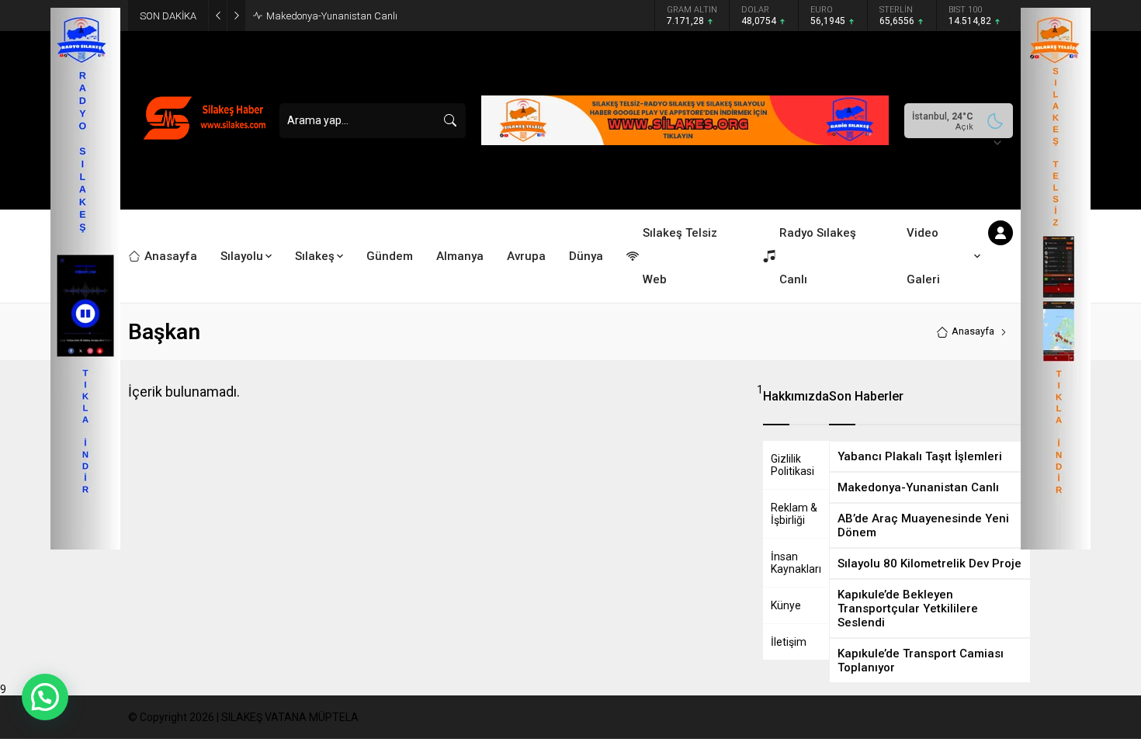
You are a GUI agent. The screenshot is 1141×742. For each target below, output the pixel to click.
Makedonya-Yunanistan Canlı (331, 16)
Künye (786, 605)
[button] (45, 697)
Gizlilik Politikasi (792, 464)
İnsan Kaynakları (796, 562)
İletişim (788, 642)
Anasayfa (973, 331)
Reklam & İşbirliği (794, 513)
